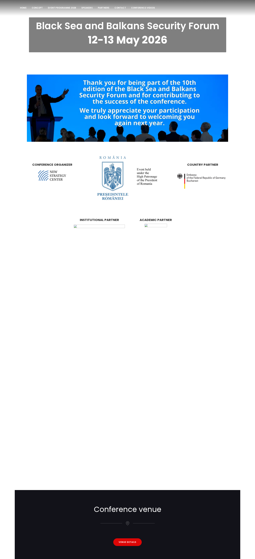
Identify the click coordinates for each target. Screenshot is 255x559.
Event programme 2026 (62, 7)
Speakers (87, 7)
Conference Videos (143, 7)
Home (23, 7)
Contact (120, 7)
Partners (103, 7)
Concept (37, 7)
